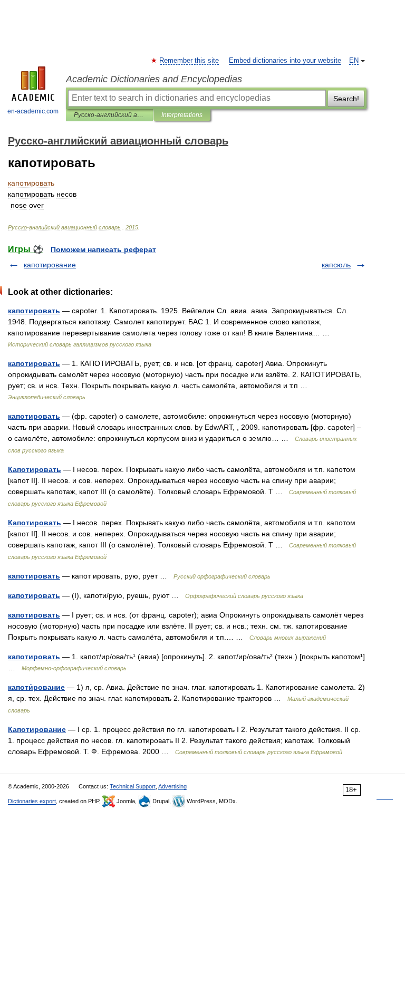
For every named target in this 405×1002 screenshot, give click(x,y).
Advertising (172, 786)
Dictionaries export (32, 801)
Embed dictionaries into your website (285, 60)
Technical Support (133, 786)
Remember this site (189, 60)
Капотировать (34, 469)
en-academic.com (33, 111)
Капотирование (37, 729)
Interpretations (181, 115)
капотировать (34, 310)
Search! (346, 98)
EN (354, 60)
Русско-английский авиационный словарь (109, 115)
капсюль (336, 265)
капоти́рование (36, 687)
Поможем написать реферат (103, 249)
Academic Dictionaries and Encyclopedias (154, 79)
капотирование (50, 265)
